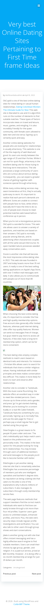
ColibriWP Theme (22, 604)
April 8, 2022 (30, 95)
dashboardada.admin (13, 95)
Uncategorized (19, 567)
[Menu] (39, 6)
